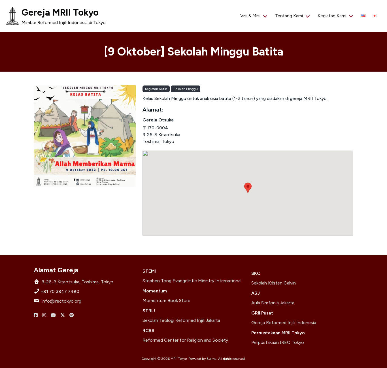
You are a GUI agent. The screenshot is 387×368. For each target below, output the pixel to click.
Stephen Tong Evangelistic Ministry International (192, 280)
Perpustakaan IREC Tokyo (277, 342)
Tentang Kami (289, 15)
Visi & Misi (250, 15)
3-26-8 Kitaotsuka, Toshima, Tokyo (77, 281)
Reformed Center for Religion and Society (185, 340)
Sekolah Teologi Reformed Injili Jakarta (181, 320)
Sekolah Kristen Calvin (273, 283)
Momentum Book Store (166, 300)
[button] (248, 188)
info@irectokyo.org (61, 301)
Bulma (211, 359)
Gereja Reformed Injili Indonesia (283, 322)
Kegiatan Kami (332, 15)
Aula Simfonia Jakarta (272, 302)
